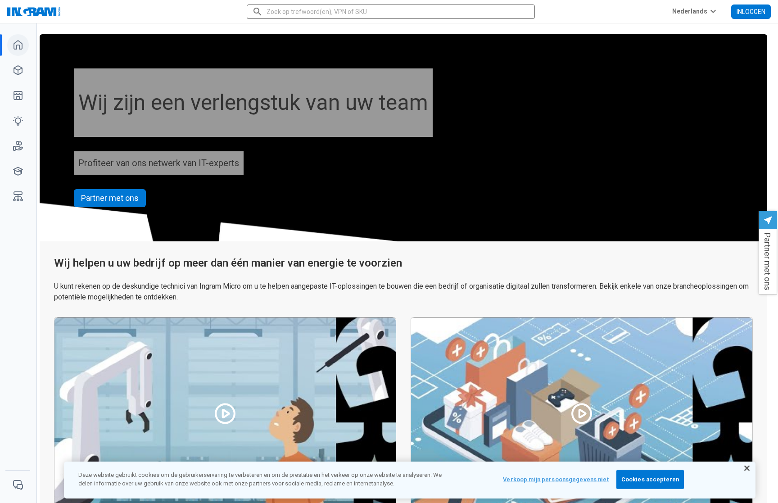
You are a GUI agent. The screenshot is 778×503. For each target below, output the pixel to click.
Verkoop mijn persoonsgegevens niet (555, 479)
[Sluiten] (747, 468)
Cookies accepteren (650, 479)
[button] (768, 253)
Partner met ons (110, 198)
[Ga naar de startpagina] (61, 11)
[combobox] (392, 12)
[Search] (257, 11)
